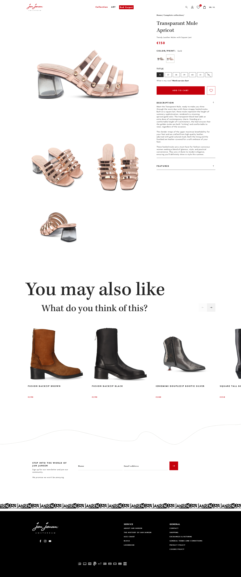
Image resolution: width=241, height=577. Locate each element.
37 (168, 75)
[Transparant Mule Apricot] (170, 58)
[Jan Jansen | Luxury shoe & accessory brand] (35, 7)
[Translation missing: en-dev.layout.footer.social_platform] (40, 541)
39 (184, 75)
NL (214, 7)
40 (192, 75)
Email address (130, 464)
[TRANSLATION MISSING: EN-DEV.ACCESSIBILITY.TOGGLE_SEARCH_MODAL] (186, 7)
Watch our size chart (180, 81)
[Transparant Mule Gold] (161, 58)
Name (80, 464)
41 (200, 75)
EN (210, 7)
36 (160, 75)
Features (163, 166)
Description (165, 102)
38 (176, 75)
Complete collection (173, 15)
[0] (198, 7)
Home (159, 15)
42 (209, 75)
